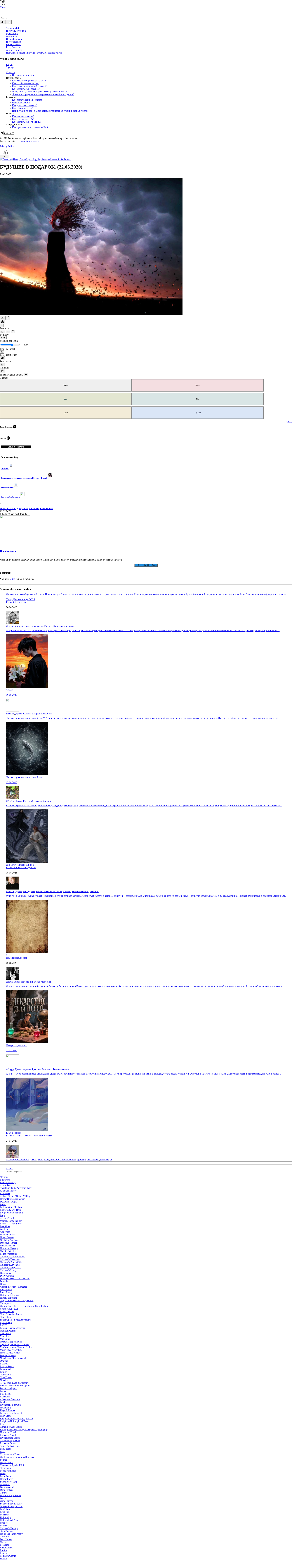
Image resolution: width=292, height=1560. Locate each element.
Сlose (289, 421)
